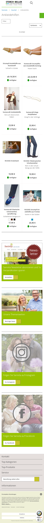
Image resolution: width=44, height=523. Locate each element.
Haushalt (14, 10)
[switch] (39, 520)
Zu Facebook (9, 443)
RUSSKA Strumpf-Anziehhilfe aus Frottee (32, 211)
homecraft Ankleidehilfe (12, 112)
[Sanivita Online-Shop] (12, 4)
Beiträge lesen (10, 321)
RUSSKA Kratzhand (12, 161)
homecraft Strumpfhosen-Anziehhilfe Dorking (32, 65)
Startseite (5, 10)
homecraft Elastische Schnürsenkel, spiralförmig (11, 211)
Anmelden (8, 277)
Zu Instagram (10, 382)
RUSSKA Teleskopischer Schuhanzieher (32, 162)
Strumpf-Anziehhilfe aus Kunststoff (12, 64)
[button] (12, 83)
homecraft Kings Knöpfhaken (32, 113)
